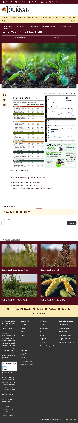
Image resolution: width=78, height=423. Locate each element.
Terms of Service (44, 419)
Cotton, (22, 26)
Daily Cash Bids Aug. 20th (53, 300)
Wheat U (42, 342)
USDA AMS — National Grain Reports (39, 188)
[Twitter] (4, 100)
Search (71, 223)
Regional (56, 17)
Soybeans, (5, 29)
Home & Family (33, 17)
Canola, (11, 26)
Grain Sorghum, (55, 26)
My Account (63, 331)
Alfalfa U (43, 331)
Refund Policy (72, 419)
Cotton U (42, 335)
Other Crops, (67, 26)
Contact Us (24, 357)
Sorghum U (43, 339)
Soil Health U (44, 328)
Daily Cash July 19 (50, 270)
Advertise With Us (26, 361)
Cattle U (42, 324)
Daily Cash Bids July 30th (15, 300)
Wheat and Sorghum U (47, 346)
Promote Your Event (27, 364)
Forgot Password (64, 339)
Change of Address (65, 335)
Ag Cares (23, 324)
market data (6, 375)
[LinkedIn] (4, 105)
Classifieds (5, 17)
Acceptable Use (63, 419)
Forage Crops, (44, 26)
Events (64, 17)
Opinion (73, 21)
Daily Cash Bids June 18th (15, 270)
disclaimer (7, 401)
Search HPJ (6, 219)
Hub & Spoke (11, 415)
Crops (14, 17)
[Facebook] (4, 95)
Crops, (27, 26)
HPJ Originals (46, 17)
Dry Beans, (34, 26)
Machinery (72, 17)
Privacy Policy (54, 419)
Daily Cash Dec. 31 (31, 185)
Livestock (21, 17)
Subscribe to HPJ (64, 328)
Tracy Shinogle (21, 37)
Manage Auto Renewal (66, 342)
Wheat (12, 29)
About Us (23, 354)
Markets (4, 21)
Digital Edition (63, 324)
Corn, (16, 26)
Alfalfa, (5, 26)
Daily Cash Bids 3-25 (32, 182)
